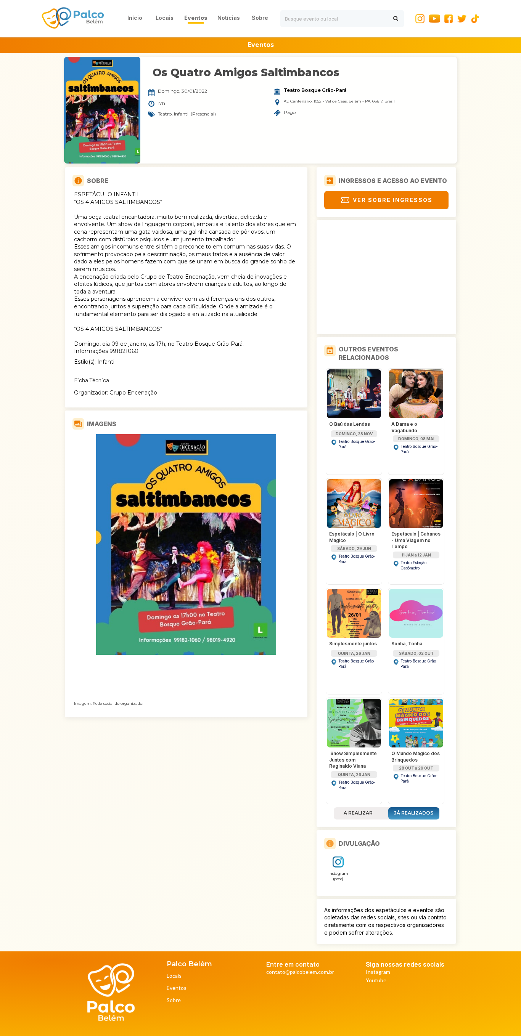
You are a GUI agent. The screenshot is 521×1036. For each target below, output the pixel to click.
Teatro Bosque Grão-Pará (315, 90)
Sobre (174, 1000)
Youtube (376, 980)
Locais (174, 976)
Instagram (378, 972)
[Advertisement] (386, 277)
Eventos (177, 988)
